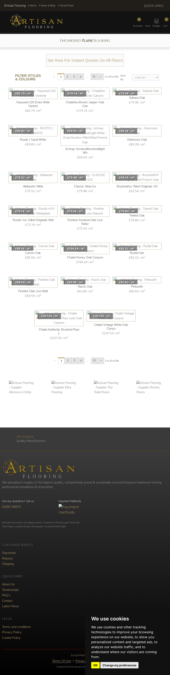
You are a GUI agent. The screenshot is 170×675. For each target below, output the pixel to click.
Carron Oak (33, 253)
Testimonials (10, 590)
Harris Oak (85, 286)
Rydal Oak (137, 253)
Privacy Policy (12, 632)
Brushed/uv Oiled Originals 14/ (137, 186)
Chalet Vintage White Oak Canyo (111, 326)
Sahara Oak (137, 97)
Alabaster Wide (33, 186)
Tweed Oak (137, 215)
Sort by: (122, 77)
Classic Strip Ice (85, 186)
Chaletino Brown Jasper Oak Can (85, 104)
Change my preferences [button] (119, 665)
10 (94, 77)
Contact (7, 600)
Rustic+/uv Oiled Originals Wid (33, 220)
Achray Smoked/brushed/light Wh (85, 150)
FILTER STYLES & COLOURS (28, 77)
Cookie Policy (11, 637)
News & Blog (47, 5)
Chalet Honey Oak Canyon (85, 257)
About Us (8, 584)
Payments (9, 553)
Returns (7, 558)
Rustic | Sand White (33, 139)
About (32, 5)
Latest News (10, 606)
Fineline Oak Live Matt (33, 291)
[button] (165, 22)
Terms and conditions (16, 627)
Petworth (137, 286)
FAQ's (6, 595)
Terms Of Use (61, 661)
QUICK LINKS (153, 5)
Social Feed (66, 5)
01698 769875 (11, 506)
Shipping (8, 563)
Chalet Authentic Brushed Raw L (59, 331)
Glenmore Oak (137, 139)
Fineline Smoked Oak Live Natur (84, 221)
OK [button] (95, 665)
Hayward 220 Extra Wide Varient (33, 104)
